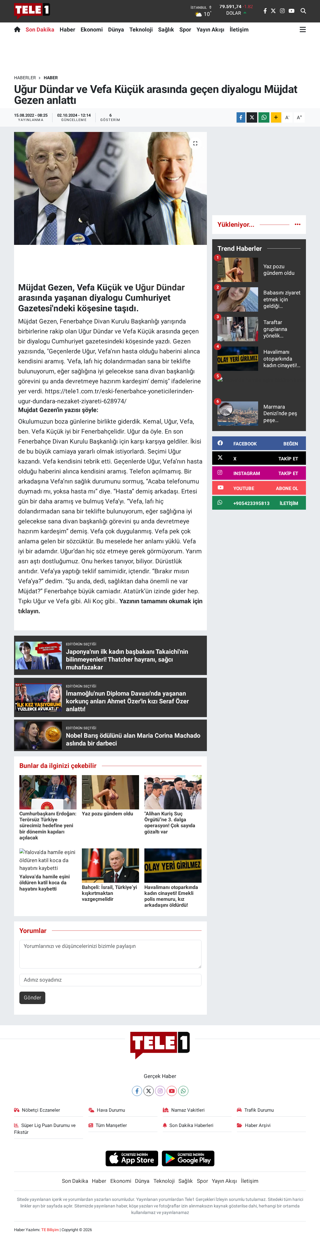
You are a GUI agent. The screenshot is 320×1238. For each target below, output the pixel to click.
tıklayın (28, 611)
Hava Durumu (111, 1110)
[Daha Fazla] (276, 117)
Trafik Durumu (259, 1110)
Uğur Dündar (160, 287)
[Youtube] (172, 1091)
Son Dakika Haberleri (191, 1125)
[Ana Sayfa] (18, 29)
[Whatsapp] (183, 1091)
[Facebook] (137, 1091)
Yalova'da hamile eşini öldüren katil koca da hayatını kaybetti (44, 882)
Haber (67, 29)
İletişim (239, 29)
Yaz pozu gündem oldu (107, 814)
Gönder (32, 997)
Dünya (116, 29)
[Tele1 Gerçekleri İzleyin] (32, 11)
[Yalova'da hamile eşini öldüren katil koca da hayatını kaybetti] (48, 860)
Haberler (25, 77)
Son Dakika (40, 29)
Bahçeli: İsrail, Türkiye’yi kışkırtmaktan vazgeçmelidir (109, 893)
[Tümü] (298, 224)
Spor (185, 29)
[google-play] (188, 1158)
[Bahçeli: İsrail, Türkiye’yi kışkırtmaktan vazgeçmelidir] (110, 865)
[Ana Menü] (303, 29)
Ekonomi (92, 29)
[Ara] (303, 11)
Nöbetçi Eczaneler (41, 1110)
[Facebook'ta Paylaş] (241, 117)
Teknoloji (141, 29)
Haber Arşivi (258, 1125)
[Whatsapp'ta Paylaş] (263, 117)
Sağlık (166, 29)
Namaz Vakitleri (188, 1110)
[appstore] (131, 1158)
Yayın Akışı (210, 29)
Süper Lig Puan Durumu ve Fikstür (45, 1129)
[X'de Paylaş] (252, 117)
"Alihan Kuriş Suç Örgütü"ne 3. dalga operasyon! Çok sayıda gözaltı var (169, 823)
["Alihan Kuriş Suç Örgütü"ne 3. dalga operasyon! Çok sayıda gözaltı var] (173, 792)
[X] (148, 1091)
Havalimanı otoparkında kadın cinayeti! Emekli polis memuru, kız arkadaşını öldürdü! (171, 896)
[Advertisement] (259, 171)
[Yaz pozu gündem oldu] (110, 792)
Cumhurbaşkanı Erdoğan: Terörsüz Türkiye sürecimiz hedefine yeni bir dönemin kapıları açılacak (48, 826)
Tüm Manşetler (111, 1125)
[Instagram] (160, 1091)
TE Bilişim (50, 1229)
